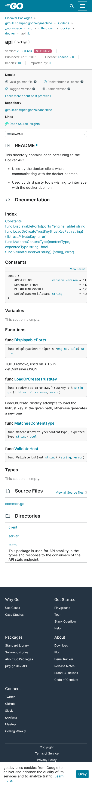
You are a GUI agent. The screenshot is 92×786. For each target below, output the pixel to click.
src (30, 28)
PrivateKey (38, 392)
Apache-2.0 (66, 57)
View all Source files (69, 492)
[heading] (18, 6)
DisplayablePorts (30, 340)
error (54, 392)
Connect (13, 688)
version (58, 280)
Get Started (65, 599)
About (59, 637)
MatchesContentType (34, 423)
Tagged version (20, 89)
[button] (7, 82)
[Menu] (46, 134)
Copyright (47, 747)
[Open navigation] (82, 6)
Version (72, 280)
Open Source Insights (24, 124)
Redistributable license (63, 82)
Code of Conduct (66, 679)
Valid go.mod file (21, 82)
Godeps (63, 23)
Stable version (56, 89)
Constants (13, 221)
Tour (57, 614)
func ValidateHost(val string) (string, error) (39, 252)
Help (57, 628)
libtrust (21, 392)
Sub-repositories (16, 652)
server (14, 536)
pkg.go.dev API (16, 666)
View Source (77, 269)
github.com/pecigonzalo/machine (28, 23)
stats (12, 545)
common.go (14, 504)
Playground (62, 607)
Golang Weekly (15, 731)
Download (61, 645)
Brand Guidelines (66, 673)
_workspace (13, 28)
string (57, 293)
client (13, 527)
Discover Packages (18, 18)
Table (73, 348)
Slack (9, 710)
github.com (46, 28)
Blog (57, 652)
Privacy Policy (47, 760)
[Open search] (72, 6)
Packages (13, 637)
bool (33, 436)
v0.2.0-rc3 (19, 51)
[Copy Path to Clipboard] (29, 33)
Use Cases (12, 607)
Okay (82, 774)
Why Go (12, 599)
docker (65, 28)
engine (62, 348)
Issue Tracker (63, 659)
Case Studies (14, 614)
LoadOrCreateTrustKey (35, 379)
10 (13, 63)
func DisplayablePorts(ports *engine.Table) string (45, 226)
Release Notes (64, 666)
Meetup (10, 724)
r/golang (11, 717)
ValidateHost (26, 448)
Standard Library (17, 645)
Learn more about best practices (28, 96)
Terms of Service (47, 753)
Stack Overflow (65, 621)
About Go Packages (19, 659)
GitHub (10, 703)
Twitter (10, 697)
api (23, 33)
